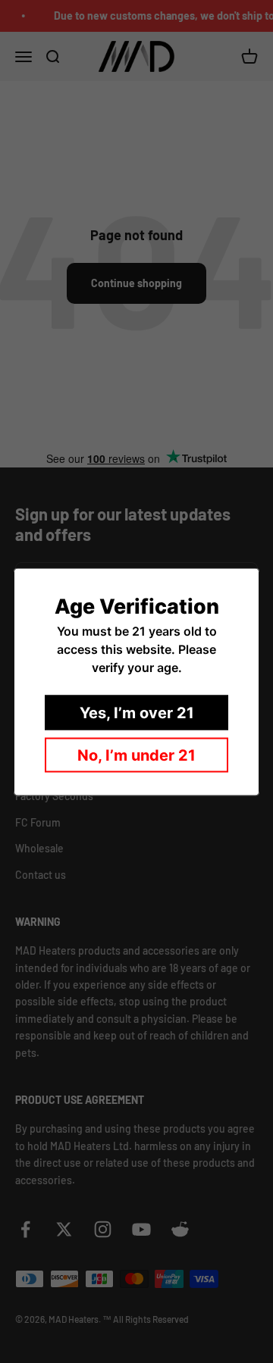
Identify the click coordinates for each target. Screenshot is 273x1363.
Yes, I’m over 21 (137, 712)
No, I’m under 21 (136, 755)
